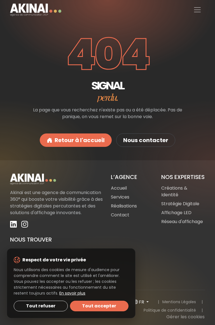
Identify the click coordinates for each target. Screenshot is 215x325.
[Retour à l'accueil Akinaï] (57, 179)
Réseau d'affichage (182, 221)
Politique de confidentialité (170, 310)
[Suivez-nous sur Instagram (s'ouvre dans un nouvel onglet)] (24, 224)
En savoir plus (72, 293)
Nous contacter (145, 140)
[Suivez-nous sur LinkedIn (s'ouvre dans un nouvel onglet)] (13, 224)
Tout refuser (40, 306)
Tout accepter (99, 306)
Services (120, 197)
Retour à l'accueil (80, 140)
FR (142, 302)
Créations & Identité (174, 191)
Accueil (119, 188)
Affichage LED (176, 212)
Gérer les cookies (185, 317)
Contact (120, 215)
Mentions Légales (179, 302)
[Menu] (197, 9)
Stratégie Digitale (180, 203)
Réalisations (124, 206)
